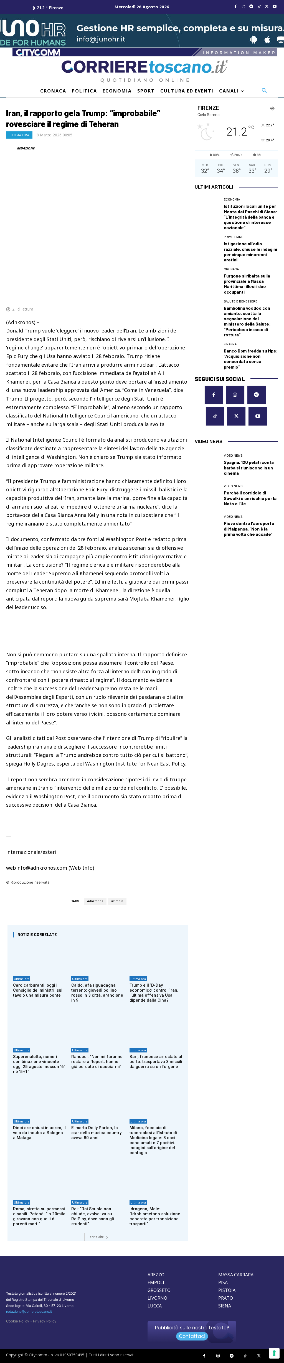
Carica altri (95, 1237)
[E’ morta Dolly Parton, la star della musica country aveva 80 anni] (97, 1100)
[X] (267, 7)
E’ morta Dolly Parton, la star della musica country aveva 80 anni (96, 1132)
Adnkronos (95, 901)
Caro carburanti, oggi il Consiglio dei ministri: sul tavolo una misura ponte (37, 990)
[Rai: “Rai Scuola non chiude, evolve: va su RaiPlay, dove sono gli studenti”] (97, 1181)
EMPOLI (156, 1282)
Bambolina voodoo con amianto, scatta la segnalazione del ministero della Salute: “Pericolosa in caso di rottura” (247, 321)
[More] (183, 295)
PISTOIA (226, 1290)
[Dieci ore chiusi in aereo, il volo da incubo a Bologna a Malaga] (39, 1100)
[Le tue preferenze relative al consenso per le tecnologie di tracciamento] (274, 1353)
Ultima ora (19, 135)
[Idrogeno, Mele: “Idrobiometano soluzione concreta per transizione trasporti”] (156, 1181)
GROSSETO (159, 1290)
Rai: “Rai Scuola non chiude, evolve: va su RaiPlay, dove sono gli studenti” (92, 1216)
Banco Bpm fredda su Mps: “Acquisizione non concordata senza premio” (251, 358)
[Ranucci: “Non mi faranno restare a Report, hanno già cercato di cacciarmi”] (97, 1029)
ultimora (117, 901)
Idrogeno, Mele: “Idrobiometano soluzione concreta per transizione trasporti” (155, 1216)
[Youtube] (274, 7)
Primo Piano (234, 237)
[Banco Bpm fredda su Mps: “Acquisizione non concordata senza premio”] (207, 355)
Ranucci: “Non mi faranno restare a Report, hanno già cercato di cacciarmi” (97, 1061)
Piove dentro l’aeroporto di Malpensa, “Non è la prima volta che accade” (249, 528)
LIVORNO (157, 1298)
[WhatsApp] (157, 295)
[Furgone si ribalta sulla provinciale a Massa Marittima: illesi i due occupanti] (207, 280)
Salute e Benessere (240, 301)
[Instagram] (243, 7)
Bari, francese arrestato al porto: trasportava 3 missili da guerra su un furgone (156, 1061)
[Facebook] (236, 7)
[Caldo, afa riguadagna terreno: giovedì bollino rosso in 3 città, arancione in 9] (97, 958)
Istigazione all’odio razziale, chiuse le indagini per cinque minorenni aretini (250, 251)
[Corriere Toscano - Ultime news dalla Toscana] (145, 71)
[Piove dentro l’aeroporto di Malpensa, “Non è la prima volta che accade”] (207, 526)
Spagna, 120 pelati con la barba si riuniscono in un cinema (249, 467)
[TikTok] (259, 7)
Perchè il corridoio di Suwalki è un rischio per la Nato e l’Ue (250, 498)
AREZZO (156, 1275)
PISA (223, 1282)
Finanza (230, 344)
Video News (233, 455)
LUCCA (155, 1306)
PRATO (225, 1298)
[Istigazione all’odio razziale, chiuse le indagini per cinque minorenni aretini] (207, 248)
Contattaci (192, 1336)
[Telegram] (251, 7)
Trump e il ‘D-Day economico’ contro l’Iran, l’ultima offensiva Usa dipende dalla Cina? (154, 993)
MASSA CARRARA (235, 1275)
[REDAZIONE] (11, 148)
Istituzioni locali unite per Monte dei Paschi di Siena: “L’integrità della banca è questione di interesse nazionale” (250, 216)
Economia (232, 199)
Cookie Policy (17, 1321)
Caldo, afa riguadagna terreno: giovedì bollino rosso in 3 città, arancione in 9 (97, 993)
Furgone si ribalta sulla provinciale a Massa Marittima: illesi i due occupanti (247, 283)
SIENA (224, 1306)
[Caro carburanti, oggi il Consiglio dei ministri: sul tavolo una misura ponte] (39, 958)
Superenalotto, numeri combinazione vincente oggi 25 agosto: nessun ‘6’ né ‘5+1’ (39, 1064)
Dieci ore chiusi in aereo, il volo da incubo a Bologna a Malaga (39, 1132)
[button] (264, 90)
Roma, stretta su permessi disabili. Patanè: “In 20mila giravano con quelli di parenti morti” (39, 1216)
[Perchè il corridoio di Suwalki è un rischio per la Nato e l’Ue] (207, 495)
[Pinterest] (144, 295)
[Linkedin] (170, 295)
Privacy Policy (44, 1321)
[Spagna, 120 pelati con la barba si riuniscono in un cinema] (207, 464)
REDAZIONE (25, 148)
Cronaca (231, 269)
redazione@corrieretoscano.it (29, 1311)
